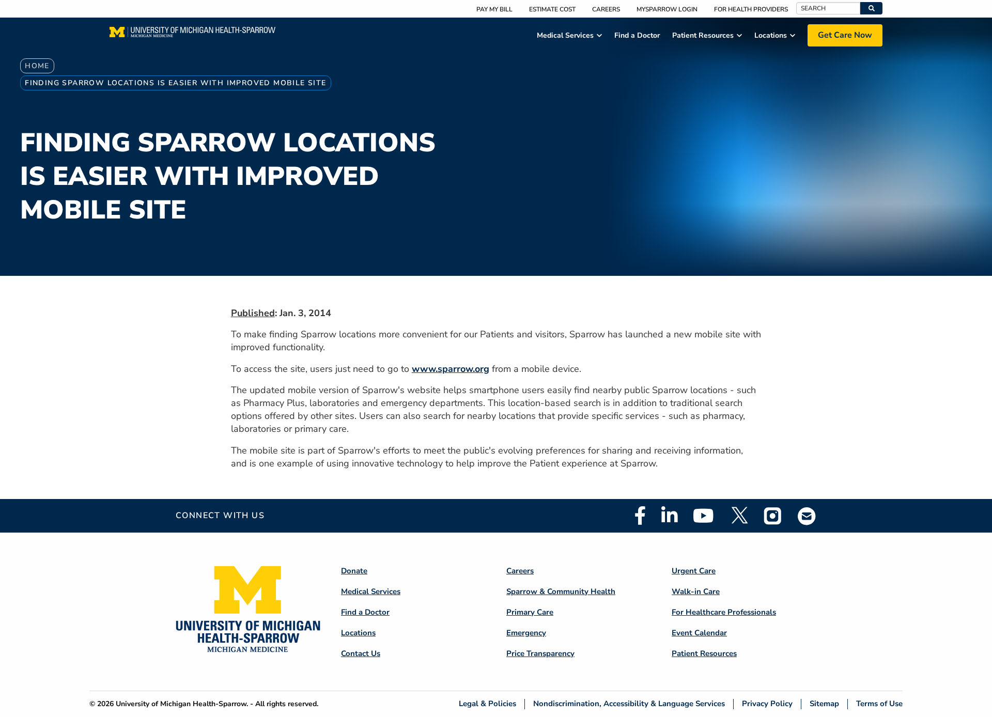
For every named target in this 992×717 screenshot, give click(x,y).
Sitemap (824, 704)
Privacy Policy (767, 704)
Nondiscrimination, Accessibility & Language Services (629, 704)
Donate (354, 571)
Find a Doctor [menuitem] (637, 35)
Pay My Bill (494, 9)
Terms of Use (879, 704)
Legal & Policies (487, 704)
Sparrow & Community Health (560, 591)
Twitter (739, 515)
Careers (606, 9)
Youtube (703, 515)
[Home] (192, 35)
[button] (871, 8)
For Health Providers (751, 9)
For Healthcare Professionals (724, 612)
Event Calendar (699, 633)
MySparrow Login (667, 9)
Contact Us (360, 653)
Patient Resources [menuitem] (703, 35)
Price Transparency (540, 653)
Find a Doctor (365, 612)
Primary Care (529, 612)
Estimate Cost (552, 9)
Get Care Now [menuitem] (845, 35)
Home (37, 66)
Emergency (526, 633)
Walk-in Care (696, 591)
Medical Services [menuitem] (565, 35)
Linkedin (669, 515)
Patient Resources (704, 653)
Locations (358, 633)
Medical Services (370, 591)
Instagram (773, 515)
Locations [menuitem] (770, 35)
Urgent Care (694, 571)
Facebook (640, 515)
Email (807, 515)
